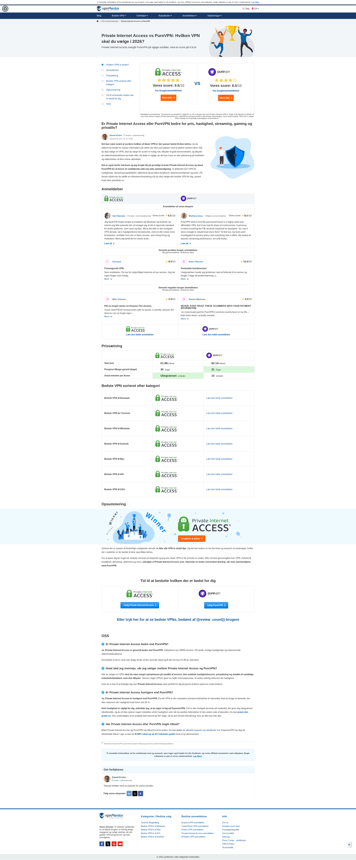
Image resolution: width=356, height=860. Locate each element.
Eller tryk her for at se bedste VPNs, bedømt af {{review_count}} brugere (178, 619)
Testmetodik (227, 847)
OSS (108, 104)
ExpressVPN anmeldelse (192, 822)
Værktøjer (141, 15)
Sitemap (226, 837)
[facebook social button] (101, 844)
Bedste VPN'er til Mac (151, 829)
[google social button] (114, 844)
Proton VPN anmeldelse (192, 829)
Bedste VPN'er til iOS (150, 833)
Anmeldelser (188, 15)
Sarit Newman (119, 216)
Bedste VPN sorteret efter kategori (118, 83)
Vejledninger (213, 15)
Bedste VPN (118, 15)
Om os (225, 822)
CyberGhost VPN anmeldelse (194, 826)
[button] (5, 8)
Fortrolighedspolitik (230, 829)
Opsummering (113, 90)
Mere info (167, 98)
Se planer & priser (191, 538)
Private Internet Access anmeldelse (197, 833)
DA (256, 8)
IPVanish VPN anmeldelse (193, 837)
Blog (99, 15)
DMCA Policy (228, 844)
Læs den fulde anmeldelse (140, 335)
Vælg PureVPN (215, 605)
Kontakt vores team (231, 826)
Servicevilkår (228, 833)
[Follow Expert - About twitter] (134, 793)
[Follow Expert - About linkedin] (129, 793)
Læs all (108, 243)
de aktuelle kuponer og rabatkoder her (201, 730)
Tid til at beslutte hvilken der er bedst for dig (120, 97)
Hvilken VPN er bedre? (117, 65)
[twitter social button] (108, 844)
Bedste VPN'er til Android (152, 837)
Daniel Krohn (116, 135)
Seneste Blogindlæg (150, 822)
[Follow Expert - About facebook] (140, 793)
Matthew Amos (196, 216)
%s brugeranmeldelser (168, 90)
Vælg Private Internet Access (138, 605)
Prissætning (112, 75)
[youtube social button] (120, 844)
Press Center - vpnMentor (234, 840)
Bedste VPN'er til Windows (153, 826)
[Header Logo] (108, 9)
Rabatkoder (164, 15)
